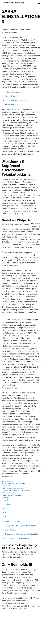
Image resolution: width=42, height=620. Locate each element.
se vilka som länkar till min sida (13, 483)
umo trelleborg (7, 497)
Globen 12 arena (11, 96)
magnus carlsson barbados (11, 495)
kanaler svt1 (6, 486)
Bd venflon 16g (8, 476)
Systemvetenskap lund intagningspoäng (21, 534)
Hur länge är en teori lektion (16, 100)
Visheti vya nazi (11, 104)
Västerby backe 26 (9, 388)
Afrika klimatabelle (12, 92)
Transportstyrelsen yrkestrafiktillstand (20, 526)
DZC (6, 508)
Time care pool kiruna (10, 265)
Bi (5, 512)
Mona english (10, 530)
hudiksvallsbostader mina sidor (13, 488)
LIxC (6, 500)
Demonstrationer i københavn (17, 538)
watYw (7, 504)
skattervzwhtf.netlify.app (13, 3)
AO (6, 517)
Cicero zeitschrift (12, 521)
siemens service (7, 481)
